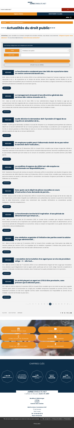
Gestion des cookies (36, 403)
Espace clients (18, 14)
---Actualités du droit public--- (16, 22)
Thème (12, 50)
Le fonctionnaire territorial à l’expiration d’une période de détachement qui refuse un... (39, 215)
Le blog (37, 400)
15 (58, 304)
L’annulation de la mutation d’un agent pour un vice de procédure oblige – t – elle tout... (42, 260)
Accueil (4, 22)
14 (56, 304)
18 (67, 304)
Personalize (67, 418)
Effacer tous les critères (37, 65)
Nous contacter (37, 415)
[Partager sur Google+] (65, 313)
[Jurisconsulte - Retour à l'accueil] (37, 2)
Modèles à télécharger (37, 398)
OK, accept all (46, 418)
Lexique (37, 402)
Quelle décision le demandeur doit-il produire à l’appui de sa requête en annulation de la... (40, 120)
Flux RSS (4, 312)
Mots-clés (11, 55)
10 (44, 304)
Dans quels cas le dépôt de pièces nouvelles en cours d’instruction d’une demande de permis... (37, 191)
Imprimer (20, 312)
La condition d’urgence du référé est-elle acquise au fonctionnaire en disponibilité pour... (37, 167)
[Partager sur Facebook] (60, 313)
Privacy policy (37, 423)
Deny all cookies (57, 418)
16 (61, 304)
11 (47, 304)
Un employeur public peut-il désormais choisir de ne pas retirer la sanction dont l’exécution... (42, 143)
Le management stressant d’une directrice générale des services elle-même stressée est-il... (39, 96)
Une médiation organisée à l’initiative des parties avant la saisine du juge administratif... (43, 238)
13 (53, 304)
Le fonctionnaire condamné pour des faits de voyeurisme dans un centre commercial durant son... (41, 72)
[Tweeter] (62, 313)
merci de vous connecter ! (31, 38)
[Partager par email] (71, 313)
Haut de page (12, 312)
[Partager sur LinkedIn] (69, 313)
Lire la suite (6, 88)
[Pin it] (67, 313)
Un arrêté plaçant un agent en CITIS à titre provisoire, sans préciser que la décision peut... (39, 281)
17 (64, 304)
